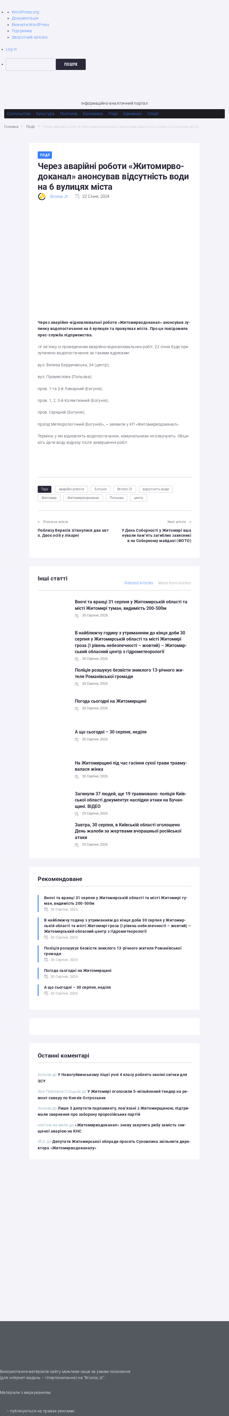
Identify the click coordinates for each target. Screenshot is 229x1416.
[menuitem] (117, 64)
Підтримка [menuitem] (22, 31)
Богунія (101, 489)
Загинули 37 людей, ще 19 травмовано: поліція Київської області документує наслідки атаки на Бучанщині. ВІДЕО (131, 800)
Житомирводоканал (83, 498)
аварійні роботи (71, 489)
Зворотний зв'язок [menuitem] (29, 37)
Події (30, 127)
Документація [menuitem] (25, 18)
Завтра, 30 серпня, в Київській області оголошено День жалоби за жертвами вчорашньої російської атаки (128, 831)
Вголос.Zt (124, 489)
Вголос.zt (59, 196)
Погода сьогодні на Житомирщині (110, 701)
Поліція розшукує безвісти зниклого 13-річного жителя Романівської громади (113, 951)
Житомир (49, 498)
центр (138, 498)
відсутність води (156, 489)
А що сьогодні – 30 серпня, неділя (111, 732)
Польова (116, 498)
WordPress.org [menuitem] (25, 12)
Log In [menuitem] (11, 49)
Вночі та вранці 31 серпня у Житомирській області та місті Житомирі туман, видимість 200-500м (116, 900)
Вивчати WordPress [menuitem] (30, 24)
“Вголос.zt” (94, 1377)
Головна (11, 127)
